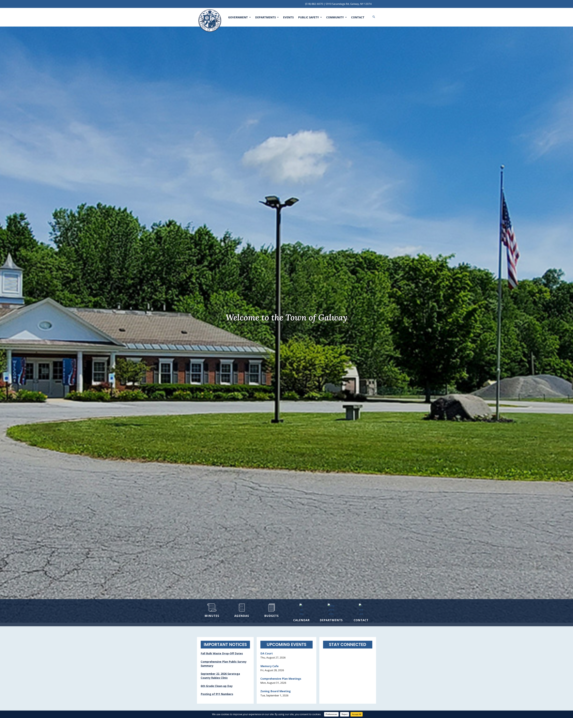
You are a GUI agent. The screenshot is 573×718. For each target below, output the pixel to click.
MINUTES (212, 616)
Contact (357, 17)
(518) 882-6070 (314, 4)
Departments (265, 17)
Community (335, 17)
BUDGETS (271, 616)
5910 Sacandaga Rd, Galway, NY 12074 (349, 4)
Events (288, 17)
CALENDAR (301, 620)
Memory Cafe (269, 666)
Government (238, 17)
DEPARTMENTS (331, 620)
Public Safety (308, 17)
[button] (373, 16)
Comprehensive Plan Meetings (280, 678)
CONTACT (361, 620)
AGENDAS (241, 616)
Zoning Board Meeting (275, 691)
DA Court (266, 653)
